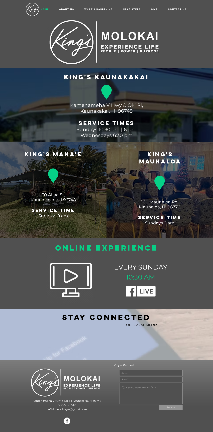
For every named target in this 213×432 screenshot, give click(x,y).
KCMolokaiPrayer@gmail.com (67, 409)
